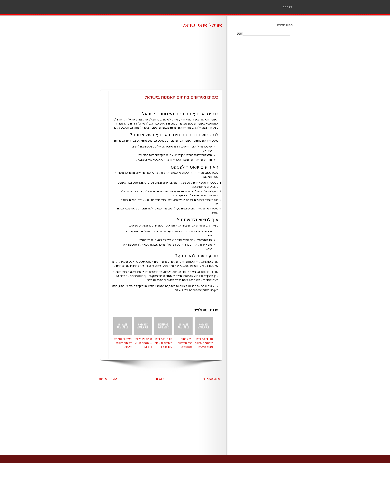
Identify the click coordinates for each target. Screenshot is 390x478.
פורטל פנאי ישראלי (201, 25)
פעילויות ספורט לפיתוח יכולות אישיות (123, 343)
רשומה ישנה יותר (212, 378)
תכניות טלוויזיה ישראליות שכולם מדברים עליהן (204, 343)
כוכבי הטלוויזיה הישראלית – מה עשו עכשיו (163, 343)
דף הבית (287, 7)
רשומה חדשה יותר (108, 378)
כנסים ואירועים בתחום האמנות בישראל (181, 97)
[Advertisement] (160, 61)
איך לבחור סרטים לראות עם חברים (185, 343)
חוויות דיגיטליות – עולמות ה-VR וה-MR (143, 343)
